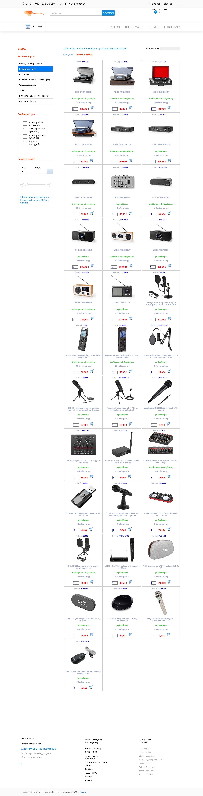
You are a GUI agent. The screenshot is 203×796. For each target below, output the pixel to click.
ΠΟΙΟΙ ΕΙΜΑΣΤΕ (134, 27)
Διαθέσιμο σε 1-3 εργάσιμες (37, 130)
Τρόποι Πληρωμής (146, 771)
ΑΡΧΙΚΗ (115, 27)
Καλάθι (163, 9)
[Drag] (26, 184)
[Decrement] (22, 185)
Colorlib (83, 792)
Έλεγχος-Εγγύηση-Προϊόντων (150, 760)
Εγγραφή (156, 3)
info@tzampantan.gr (75, 3)
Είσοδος (168, 3)
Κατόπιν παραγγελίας (35, 143)
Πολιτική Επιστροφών (147, 767)
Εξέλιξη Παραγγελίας (146, 756)
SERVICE (154, 27)
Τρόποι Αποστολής (146, 775)
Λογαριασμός (144, 749)
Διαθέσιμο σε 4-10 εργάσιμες (37, 136)
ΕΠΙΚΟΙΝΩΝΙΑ (172, 27)
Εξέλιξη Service (145, 752)
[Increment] (49, 185)
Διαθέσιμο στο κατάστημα (36, 123)
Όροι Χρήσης (144, 763)
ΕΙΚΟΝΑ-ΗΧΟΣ (84, 54)
